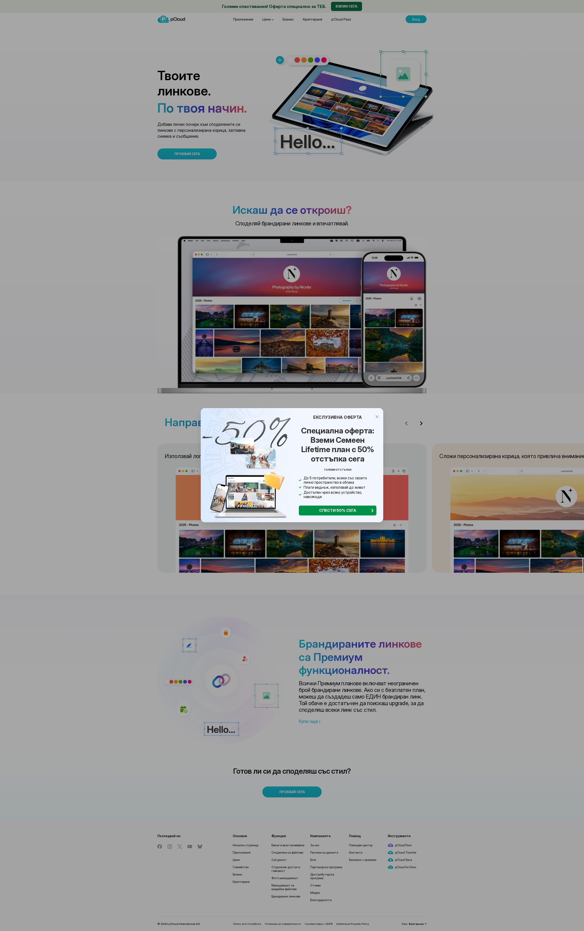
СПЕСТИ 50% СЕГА (337, 510)
